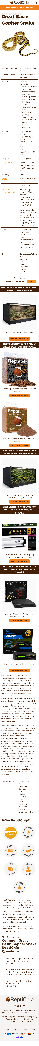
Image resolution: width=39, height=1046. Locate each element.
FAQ (20, 1013)
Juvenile (9, 281)
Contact (27, 1013)
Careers (34, 1013)
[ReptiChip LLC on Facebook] (15, 1006)
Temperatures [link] (8, 163)
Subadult (20, 281)
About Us (7, 1010)
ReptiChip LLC (14, 1029)
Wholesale (20, 1017)
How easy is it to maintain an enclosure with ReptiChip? (19, 983)
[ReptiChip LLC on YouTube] (24, 1006)
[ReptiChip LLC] (19, 3)
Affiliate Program (8, 1017)
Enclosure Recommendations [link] (10, 191)
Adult (31, 281)
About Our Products (20, 1010)
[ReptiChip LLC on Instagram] (18, 1006)
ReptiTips (14, 1013)
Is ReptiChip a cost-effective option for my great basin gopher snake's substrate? (20, 972)
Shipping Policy (31, 1017)
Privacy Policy (28, 1019)
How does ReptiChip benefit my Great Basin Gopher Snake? (20, 961)
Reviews (32, 1010)
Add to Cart (19, 339)
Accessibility (26, 1021)
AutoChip (5, 1013)
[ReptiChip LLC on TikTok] (21, 1006)
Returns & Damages (13, 1019)
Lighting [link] (5, 179)
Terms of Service (14, 1021)
